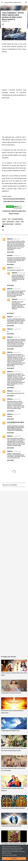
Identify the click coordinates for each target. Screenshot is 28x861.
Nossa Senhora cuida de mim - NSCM (14, 2)
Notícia (17, 221)
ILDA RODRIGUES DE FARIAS (15, 422)
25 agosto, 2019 (16, 267)
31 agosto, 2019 (11, 423)
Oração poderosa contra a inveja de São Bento (13, 808)
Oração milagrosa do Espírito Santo (10, 730)
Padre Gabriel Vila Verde (7, 224)
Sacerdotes (18, 224)
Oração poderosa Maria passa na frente (11, 826)
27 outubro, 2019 (17, 451)
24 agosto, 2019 (16, 255)
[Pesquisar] (26, 2)
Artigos (4, 219)
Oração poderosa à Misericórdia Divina (11, 692)
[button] (3, 24)
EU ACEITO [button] (14, 858)
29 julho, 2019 (16, 238)
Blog (9, 219)
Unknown (10, 239)
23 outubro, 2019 (17, 436)
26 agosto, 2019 (16, 399)
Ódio (22, 221)
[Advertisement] (14, 70)
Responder (10, 252)
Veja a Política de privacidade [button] (9, 855)
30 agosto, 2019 (16, 414)
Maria (3, 221)
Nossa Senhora (10, 221)
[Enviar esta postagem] (3, 226)
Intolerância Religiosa (17, 219)
